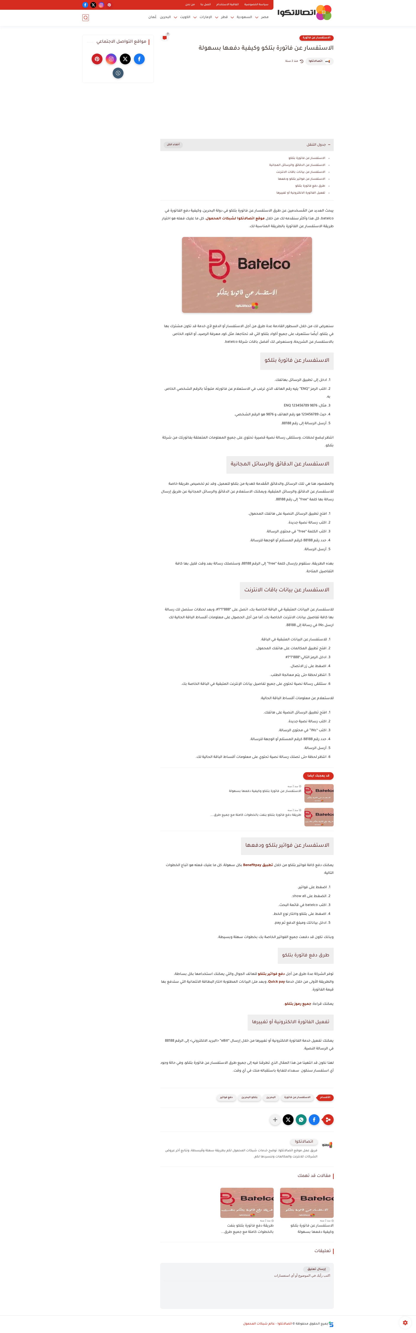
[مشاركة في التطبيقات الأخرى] (275, 1119)
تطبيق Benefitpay (258, 865)
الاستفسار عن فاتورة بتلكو (307, 158)
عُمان (152, 17)
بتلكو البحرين (249, 1097)
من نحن (190, 4)
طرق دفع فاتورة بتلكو (310, 186)
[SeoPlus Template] (331, 1324)
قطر (224, 17)
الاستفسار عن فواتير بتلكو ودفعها (301, 179)
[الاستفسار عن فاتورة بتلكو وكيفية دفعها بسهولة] (319, 793)
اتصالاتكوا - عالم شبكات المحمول (267, 1324)
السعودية (244, 17)
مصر (265, 17)
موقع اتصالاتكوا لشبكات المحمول (235, 219)
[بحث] (85, 17)
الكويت (185, 17)
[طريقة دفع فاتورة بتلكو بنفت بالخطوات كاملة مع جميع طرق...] (319, 817)
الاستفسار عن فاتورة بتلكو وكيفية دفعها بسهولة (265, 791)
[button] (314, 1119)
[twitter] (93, 5)
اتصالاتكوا (315, 61)
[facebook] (85, 5)
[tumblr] (118, 73)
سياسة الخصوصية (256, 4)
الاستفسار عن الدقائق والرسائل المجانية (297, 165)
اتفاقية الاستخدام (227, 4)
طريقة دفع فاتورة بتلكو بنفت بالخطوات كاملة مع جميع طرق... (256, 815)
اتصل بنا (205, 4)
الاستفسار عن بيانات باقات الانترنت (300, 172)
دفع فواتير (226, 1097)
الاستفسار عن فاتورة (316, 37)
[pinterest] (109, 5)
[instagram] (101, 5)
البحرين (165, 17)
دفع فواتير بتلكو (271, 974)
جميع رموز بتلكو (298, 1004)
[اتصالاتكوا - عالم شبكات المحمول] (304, 12)
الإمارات (206, 17)
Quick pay (276, 982)
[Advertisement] (247, 102)
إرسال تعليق (316, 1269)
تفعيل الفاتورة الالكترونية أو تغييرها (300, 193)
